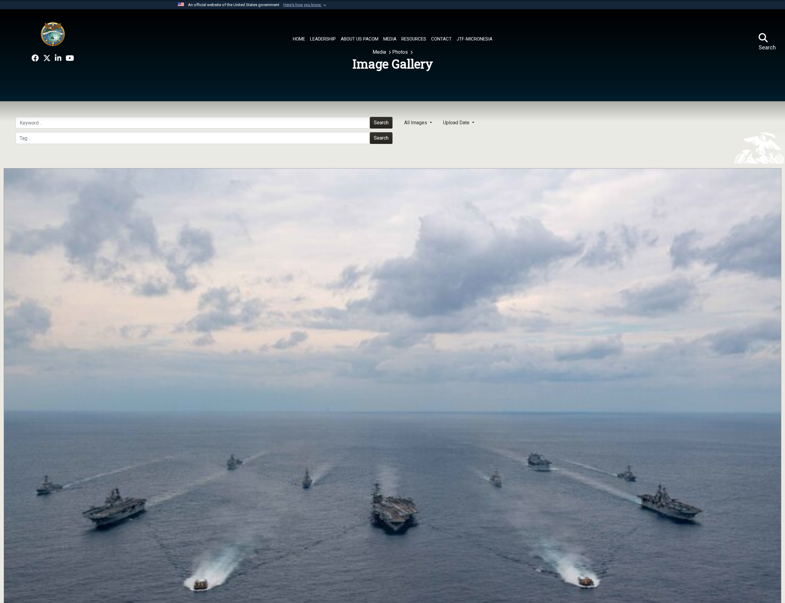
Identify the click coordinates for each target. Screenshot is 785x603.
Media (380, 52)
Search (381, 123)
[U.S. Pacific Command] (52, 34)
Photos (400, 52)
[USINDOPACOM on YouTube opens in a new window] (70, 58)
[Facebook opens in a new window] (35, 58)
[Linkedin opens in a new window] (58, 58)
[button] (305, 5)
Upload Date (457, 123)
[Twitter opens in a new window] (47, 58)
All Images (416, 123)
